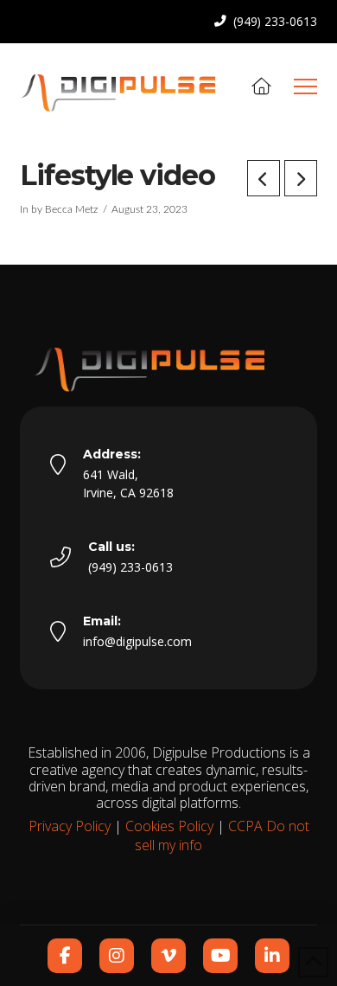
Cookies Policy (169, 826)
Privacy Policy (70, 826)
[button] (305, 87)
